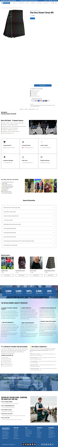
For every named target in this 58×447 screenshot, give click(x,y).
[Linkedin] (54, 0)
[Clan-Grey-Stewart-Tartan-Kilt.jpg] (14, 24)
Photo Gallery (39, 434)
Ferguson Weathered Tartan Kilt (49, 270)
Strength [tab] (26, 109)
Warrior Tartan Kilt (33, 270)
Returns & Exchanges (28, 433)
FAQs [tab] (37, 109)
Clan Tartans (46, 105)
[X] (46, 0)
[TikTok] (56, 0)
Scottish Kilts (49, 105)
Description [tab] (21, 109)
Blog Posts (38, 429)
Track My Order (27, 436)
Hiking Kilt (50, 429)
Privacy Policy (27, 429)
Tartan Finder (39, 433)
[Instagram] (48, 0)
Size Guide (38, 430)
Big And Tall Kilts (41, 105)
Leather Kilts (16, 434)
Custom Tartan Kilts (35, 10)
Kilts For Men (16, 429)
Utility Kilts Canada (51, 430)
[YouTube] (51, 0)
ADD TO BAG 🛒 (42, 85)
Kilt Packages (16, 435)
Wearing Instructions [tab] (32, 109)
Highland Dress (51, 437)
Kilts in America (51, 434)
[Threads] (53, 0)
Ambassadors (39, 437)
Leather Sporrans (51, 432)
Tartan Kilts (53, 105)
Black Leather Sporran (52, 433)
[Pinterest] (50, 0)
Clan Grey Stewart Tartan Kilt (35, 106)
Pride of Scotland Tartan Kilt (20, 270)
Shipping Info (27, 434)
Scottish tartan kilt (13, 384)
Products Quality (39, 432)
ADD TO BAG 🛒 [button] (7, 275)
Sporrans (15, 437)
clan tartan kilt (27, 384)
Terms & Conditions (28, 432)
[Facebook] (45, 0)
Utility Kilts (15, 432)
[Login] (54, 3)
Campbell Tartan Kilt (4, 270)
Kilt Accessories (16, 438)
